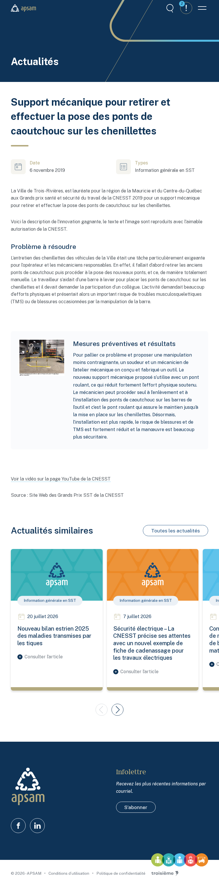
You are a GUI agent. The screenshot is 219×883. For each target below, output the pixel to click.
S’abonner (135, 807)
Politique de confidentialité (120, 873)
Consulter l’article (44, 656)
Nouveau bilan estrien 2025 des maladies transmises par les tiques (54, 635)
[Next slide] (117, 710)
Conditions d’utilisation (69, 873)
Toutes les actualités (175, 531)
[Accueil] (23, 8)
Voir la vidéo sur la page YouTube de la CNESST (61, 479)
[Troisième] (165, 873)
